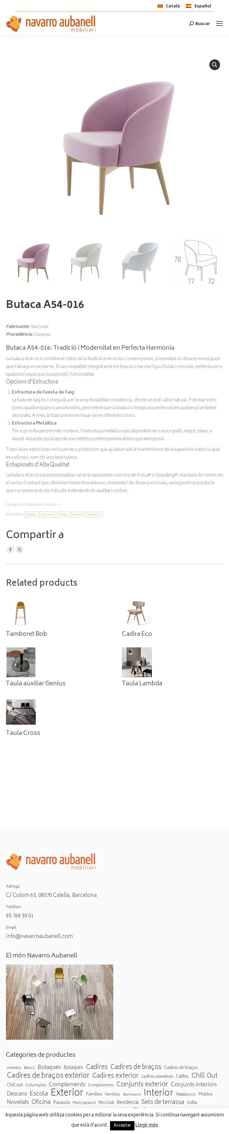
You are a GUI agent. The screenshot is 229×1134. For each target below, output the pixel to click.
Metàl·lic (94, 514)
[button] (214, 64)
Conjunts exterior (142, 1085)
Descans (17, 1094)
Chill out (15, 1085)
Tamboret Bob (26, 634)
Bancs (29, 1068)
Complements (67, 1085)
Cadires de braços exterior (48, 1076)
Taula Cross (23, 734)
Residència (128, 1103)
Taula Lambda (142, 684)
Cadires (97, 1067)
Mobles (206, 1094)
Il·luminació (132, 1095)
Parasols (61, 1103)
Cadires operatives (157, 1077)
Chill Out (204, 1076)
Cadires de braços (135, 1067)
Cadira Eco (137, 634)
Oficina (41, 1103)
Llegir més (146, 1126)
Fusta (63, 514)
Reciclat (106, 1103)
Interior (51, 505)
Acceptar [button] (122, 1125)
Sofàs (192, 1103)
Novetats (18, 1103)
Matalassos (186, 1094)
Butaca (31, 514)
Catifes (182, 1076)
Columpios (35, 1085)
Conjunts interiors (194, 1085)
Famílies (94, 1094)
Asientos (14, 1068)
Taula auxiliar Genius (36, 684)
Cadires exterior (115, 1076)
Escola (39, 1094)
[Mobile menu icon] (219, 23)
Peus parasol (84, 1103)
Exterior (66, 1093)
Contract (48, 514)
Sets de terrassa (162, 1103)
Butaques (35, 505)
